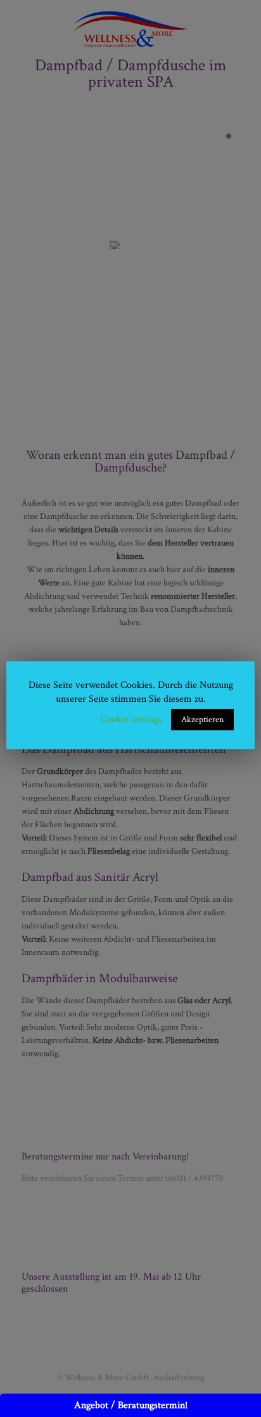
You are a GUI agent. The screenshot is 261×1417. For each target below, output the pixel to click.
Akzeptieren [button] (202, 719)
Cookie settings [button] (131, 719)
